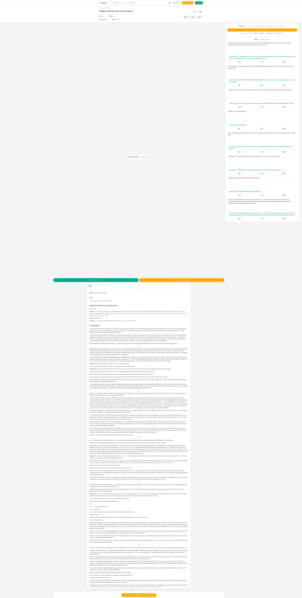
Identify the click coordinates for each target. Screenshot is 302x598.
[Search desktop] (169, 3)
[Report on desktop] (200, 12)
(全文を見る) (145, 157)
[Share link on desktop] (194, 12)
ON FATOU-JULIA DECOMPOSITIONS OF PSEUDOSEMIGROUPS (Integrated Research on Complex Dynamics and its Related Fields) (262, 81)
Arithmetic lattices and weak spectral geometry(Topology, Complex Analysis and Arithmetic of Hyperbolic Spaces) (261, 103)
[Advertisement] (27, 47)
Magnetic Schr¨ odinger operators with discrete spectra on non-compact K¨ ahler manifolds (255, 170)
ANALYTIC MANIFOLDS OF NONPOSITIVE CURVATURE (244, 191)
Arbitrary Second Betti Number (237, 125)
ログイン (198, 3)
